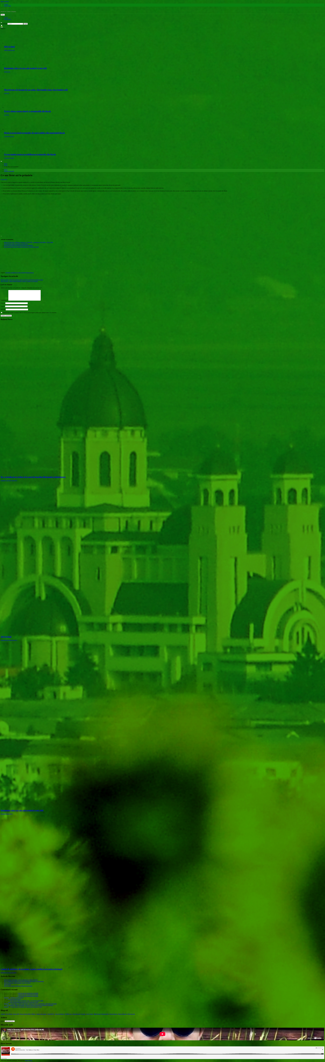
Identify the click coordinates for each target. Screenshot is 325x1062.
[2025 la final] (13, 43)
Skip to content (5, 1)
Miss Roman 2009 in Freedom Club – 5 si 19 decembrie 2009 (26, 1000)
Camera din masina (41, 1014)
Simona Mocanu (122, 1014)
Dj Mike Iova (68, 1014)
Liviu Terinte (89, 1014)
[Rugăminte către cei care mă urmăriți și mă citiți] (13, 64)
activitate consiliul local (11, 272)
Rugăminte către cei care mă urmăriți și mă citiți (25, 68)
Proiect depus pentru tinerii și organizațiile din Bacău (27, 111)
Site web (3, 309)
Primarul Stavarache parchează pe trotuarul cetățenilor (18, 245)
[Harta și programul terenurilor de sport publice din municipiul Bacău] (13, 129)
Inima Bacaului (77, 1014)
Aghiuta (3, 1014)
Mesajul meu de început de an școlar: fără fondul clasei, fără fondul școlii (36, 90)
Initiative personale (9, 171)
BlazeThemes (28, 1060)
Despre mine (7, 6)
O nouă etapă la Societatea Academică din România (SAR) (26, 1007)
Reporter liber (105, 1014)
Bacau (5, 169)
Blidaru (33, 1014)
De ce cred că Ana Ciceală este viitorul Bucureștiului (18, 986)
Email (3, 306)
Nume (3, 303)
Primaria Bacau (29, 272)
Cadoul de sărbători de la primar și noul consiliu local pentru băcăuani (31, 969)
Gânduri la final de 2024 (16, 997)
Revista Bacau (113, 1014)
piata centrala (21, 272)
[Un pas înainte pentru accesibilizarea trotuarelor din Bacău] (13, 150)
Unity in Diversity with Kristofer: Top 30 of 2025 (17, 983)
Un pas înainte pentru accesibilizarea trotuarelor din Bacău (30, 154)
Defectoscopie (131, 1014)
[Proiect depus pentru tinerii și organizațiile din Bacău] (13, 107)
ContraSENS (50, 1014)
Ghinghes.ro (4, 8)
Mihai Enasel (97, 1014)
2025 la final (9, 47)
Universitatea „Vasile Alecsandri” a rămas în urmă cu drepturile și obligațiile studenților (33, 1003)
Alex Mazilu (9, 1014)
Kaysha (83, 1014)
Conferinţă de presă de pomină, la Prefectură (16, 244)
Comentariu (4, 300)
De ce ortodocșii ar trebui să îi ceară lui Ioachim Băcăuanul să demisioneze (33, 477)
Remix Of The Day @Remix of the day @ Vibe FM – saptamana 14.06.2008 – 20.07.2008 (28, 242)
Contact (6, 4)
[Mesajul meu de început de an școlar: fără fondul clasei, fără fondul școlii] (13, 86)
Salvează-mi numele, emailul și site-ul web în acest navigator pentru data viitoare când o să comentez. (30, 312)
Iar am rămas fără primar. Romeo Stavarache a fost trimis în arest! (21, 247)
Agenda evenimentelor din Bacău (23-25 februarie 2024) (23, 1002)
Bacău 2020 (16, 1014)
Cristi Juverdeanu (59, 1014)
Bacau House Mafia (25, 1014)
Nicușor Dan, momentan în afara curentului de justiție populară (21, 980)
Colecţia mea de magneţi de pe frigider (28, 993)
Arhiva (2, 1021)
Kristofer (3, 480)
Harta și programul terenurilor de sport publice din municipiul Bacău (34, 133)
